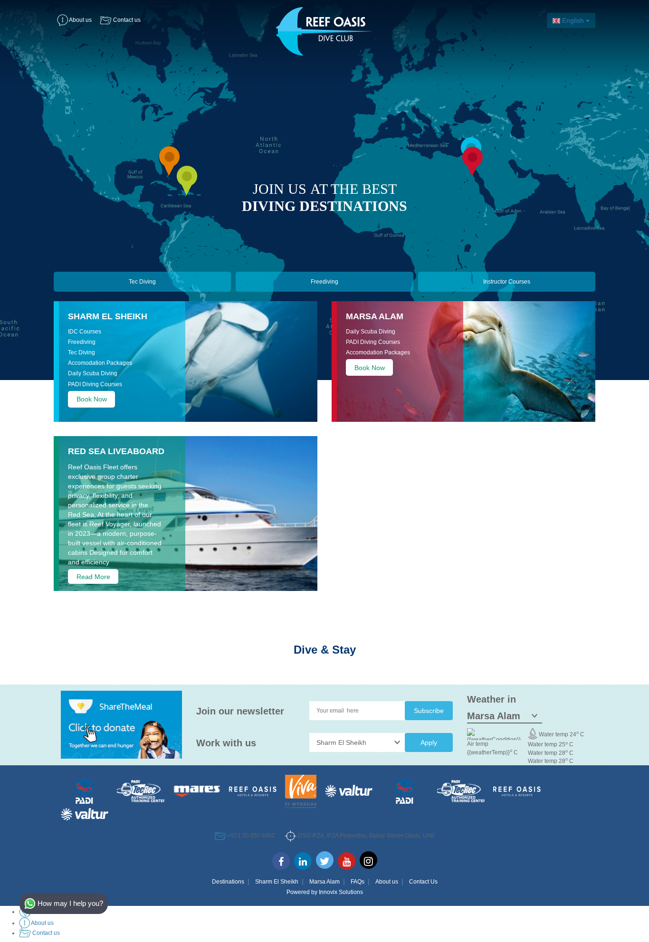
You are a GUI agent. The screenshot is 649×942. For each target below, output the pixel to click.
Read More (93, 576)
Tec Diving (142, 281)
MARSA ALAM (374, 316)
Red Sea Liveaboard (116, 451)
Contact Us (423, 881)
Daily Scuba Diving (92, 373)
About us (386, 881)
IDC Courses (84, 331)
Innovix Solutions (341, 892)
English (573, 20)
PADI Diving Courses (95, 384)
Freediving (324, 281)
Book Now (91, 399)
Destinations (228, 881)
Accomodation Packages (100, 363)
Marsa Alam (324, 881)
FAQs (357, 881)
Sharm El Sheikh (107, 316)
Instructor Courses (506, 281)
